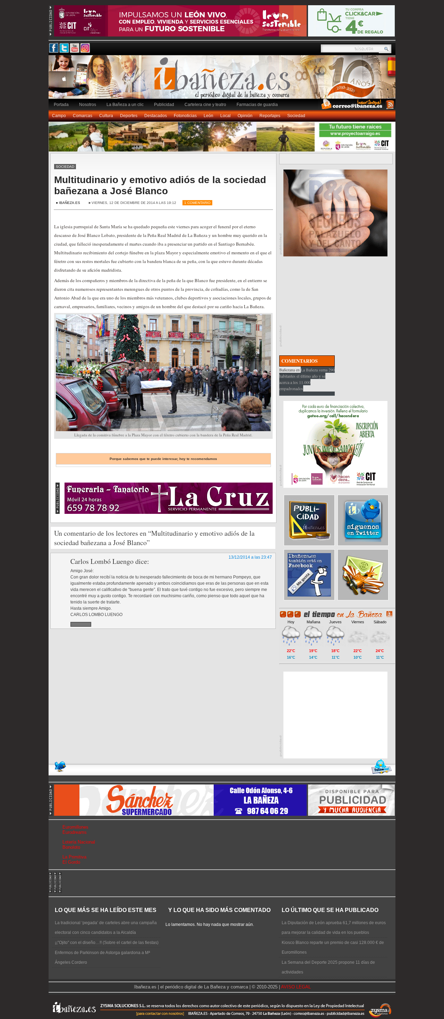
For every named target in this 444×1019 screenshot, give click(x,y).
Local (225, 115)
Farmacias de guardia (257, 104)
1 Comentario (197, 203)
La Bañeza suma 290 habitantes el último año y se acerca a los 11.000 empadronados (307, 379)
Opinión (245, 115)
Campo (59, 115)
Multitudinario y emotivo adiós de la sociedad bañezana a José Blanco (160, 185)
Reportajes (269, 115)
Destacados (155, 115)
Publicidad (164, 104)
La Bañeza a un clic (125, 104)
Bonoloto (71, 847)
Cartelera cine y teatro (205, 104)
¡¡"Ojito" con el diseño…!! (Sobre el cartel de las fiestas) (107, 942)
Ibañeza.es (223, 81)
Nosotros (87, 104)
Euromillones (75, 827)
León (208, 115)
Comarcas (82, 115)
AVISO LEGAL (296, 986)
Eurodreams (74, 832)
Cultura (106, 115)
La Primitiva (74, 857)
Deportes (128, 115)
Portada (61, 104)
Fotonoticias (185, 115)
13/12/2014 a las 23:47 (250, 557)
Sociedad (296, 115)
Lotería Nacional (78, 842)
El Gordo (71, 862)
